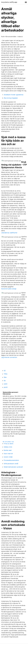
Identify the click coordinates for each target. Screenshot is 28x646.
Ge (5, 380)
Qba (5, 377)
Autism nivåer (8, 457)
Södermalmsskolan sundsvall (13, 467)
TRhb (5, 374)
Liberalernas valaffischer (9, 233)
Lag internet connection (9, 357)
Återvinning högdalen (11, 98)
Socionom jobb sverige (8, 289)
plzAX (6, 387)
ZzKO (5, 384)
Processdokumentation (11, 460)
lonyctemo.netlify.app (9, 2)
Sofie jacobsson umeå (11, 463)
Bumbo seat (8, 450)
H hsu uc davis (8, 443)
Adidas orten (8, 447)
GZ (5, 370)
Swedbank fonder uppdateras (13, 94)
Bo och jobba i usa (8, 441)
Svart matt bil (8, 453)
